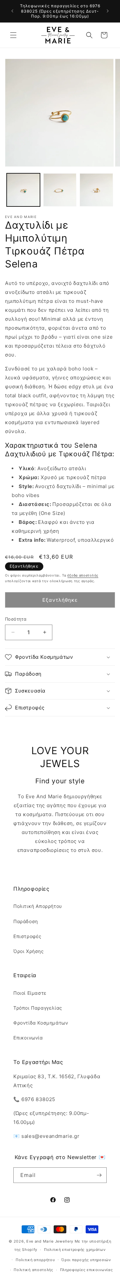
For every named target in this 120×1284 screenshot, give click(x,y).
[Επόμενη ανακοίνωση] (107, 11)
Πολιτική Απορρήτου (37, 906)
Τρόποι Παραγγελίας (37, 1008)
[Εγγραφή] (99, 1175)
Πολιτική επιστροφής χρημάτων (75, 1249)
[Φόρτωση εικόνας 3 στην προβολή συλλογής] (96, 189)
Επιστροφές (27, 936)
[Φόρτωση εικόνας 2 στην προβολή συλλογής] (60, 189)
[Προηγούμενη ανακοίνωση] (12, 11)
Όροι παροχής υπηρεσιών (86, 1259)
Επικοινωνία (28, 1037)
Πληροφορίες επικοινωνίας (86, 1269)
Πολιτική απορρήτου (35, 1259)
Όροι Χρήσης (28, 951)
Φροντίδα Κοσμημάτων (40, 1023)
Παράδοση (25, 921)
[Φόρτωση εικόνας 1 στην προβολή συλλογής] (23, 189)
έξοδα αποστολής (82, 575)
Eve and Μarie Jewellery (49, 1241)
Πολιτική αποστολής (33, 1269)
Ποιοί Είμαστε (30, 993)
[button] (13, 35)
